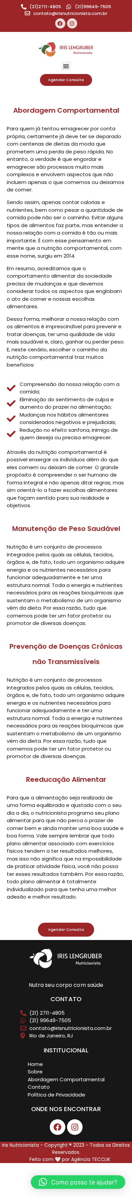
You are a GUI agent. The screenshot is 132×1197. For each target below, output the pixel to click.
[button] (66, 66)
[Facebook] (60, 23)
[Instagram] (72, 23)
